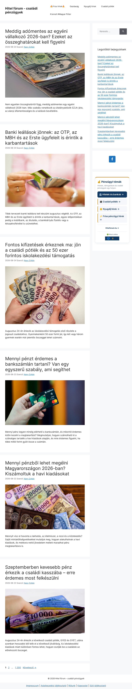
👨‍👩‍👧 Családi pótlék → (110, 201)
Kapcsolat (82, 685)
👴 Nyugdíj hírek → (109, 209)
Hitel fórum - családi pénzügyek (21, 10)
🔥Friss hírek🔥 (57, 6)
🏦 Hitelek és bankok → (111, 194)
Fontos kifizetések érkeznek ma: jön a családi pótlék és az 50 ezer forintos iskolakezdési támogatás (43, 250)
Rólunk (71, 685)
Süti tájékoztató (98, 685)
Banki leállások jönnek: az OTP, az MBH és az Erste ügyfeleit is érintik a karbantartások (43, 137)
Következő (29, 667)
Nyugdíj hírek (90, 6)
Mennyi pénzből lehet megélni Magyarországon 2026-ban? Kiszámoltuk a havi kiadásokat (37, 468)
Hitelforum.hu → (112, 228)
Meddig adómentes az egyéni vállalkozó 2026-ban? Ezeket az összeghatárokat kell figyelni (38, 36)
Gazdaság (74, 6)
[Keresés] (123, 31)
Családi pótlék (107, 6)
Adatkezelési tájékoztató (53, 685)
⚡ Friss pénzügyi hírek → (112, 218)
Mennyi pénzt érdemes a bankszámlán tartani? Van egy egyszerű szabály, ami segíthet (37, 364)
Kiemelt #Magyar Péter (60, 14)
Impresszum (32, 685)
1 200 (18, 667)
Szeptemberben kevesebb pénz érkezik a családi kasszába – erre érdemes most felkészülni (40, 572)
